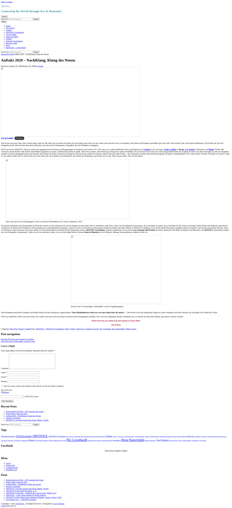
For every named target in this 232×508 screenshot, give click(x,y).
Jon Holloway (17, 440)
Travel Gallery (11, 35)
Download (19, 138)
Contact (9, 30)
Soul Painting (162, 440)
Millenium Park (58, 440)
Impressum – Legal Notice (16, 48)
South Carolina (173, 440)
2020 (67, 329)
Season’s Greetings (13, 418)
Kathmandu (25, 440)
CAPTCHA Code (31, 397)
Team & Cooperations (14, 41)
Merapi (51, 440)
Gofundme (198, 436)
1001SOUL (5, 6)
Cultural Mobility (139, 436)
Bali (82, 436)
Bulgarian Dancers (100, 436)
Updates (28, 329)
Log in (8, 463)
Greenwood (204, 436)
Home (8, 26)
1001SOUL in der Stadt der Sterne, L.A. (21, 491)
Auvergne (71, 436)
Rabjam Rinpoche (107, 440)
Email (4, 377)
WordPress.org (11, 470)
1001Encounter (24, 436)
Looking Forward (92, 329)
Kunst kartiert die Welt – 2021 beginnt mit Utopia (25, 412)
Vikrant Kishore (187, 440)
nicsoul (40, 66)
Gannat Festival (181, 436)
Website (4, 381)
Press (8, 45)
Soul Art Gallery (12, 37)
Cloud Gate (121, 436)
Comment (4, 368)
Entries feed (10, 465)
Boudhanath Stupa (89, 436)
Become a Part (11, 43)
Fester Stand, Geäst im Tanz (16, 414)
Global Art (80, 329)
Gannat (175, 436)
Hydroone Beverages (214, 436)
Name (4, 373)
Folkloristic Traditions (166, 436)
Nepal (64, 440)
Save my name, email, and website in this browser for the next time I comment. (34, 386)
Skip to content (6, 2)
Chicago (115, 436)
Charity (72, 329)
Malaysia (46, 440)
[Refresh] (5, 392)
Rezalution (117, 440)
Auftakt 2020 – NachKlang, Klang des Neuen (23, 416)
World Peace (195, 440)
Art (67, 436)
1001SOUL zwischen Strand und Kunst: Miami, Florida (27, 420)
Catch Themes (58, 504)
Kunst (31, 440)
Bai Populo (78, 436)
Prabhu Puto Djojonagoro (95, 440)
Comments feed (12, 468)
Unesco (180, 440)
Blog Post (10, 54)
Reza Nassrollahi (118, 329)
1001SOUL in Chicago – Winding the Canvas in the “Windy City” (31, 493)
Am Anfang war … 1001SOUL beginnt (21, 500)
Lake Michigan (39, 440)
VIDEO (9, 39)
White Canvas (131, 329)
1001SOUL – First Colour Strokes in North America (26, 495)
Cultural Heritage (129, 436)
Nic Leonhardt (105, 329)
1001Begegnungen (8, 436)
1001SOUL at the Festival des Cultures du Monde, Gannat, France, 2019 (34, 497)
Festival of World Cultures (152, 436)
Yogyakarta (202, 440)
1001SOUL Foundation (15, 32)
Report (21, 329)
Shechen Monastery (150, 440)
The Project (10, 28)
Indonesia (10, 440)
